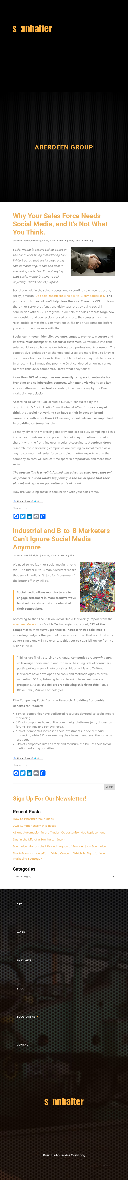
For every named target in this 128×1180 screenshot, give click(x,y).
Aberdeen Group (24, 624)
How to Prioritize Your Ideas (33, 819)
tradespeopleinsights (28, 240)
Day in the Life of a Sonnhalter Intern (39, 839)
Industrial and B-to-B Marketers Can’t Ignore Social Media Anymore (61, 539)
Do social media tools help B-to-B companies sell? (70, 296)
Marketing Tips (65, 240)
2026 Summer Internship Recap (34, 825)
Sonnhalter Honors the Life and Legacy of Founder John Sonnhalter (60, 846)
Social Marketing (83, 240)
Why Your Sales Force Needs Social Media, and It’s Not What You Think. (60, 224)
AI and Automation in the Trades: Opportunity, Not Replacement (59, 832)
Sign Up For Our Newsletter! (49, 798)
